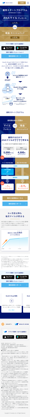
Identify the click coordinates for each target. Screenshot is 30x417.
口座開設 (22, 2)
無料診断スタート (15, 56)
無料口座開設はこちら (15, 198)
